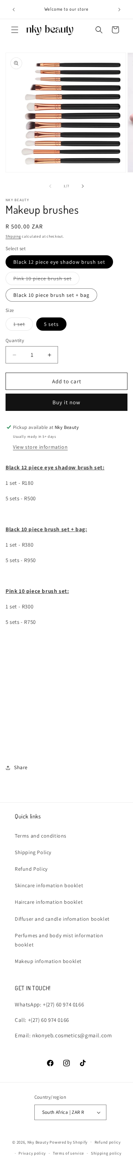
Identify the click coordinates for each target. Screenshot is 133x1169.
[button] (15, 30)
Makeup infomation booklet (48, 961)
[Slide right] (83, 186)
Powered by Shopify (69, 1141)
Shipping (13, 236)
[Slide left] (50, 186)
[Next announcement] (119, 9)
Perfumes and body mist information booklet (59, 940)
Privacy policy (32, 1153)
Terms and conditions (40, 835)
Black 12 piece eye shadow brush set (59, 262)
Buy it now (66, 402)
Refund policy (108, 1142)
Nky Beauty (38, 1141)
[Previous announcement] (14, 9)
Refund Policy (31, 869)
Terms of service (68, 1153)
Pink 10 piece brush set (46, 280)
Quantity (15, 340)
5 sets (51, 324)
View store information (40, 447)
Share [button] (21, 767)
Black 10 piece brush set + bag (51, 295)
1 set (23, 325)
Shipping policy (106, 1153)
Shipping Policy (33, 852)
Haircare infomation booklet (49, 902)
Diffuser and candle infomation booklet (62, 919)
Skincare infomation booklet (49, 885)
